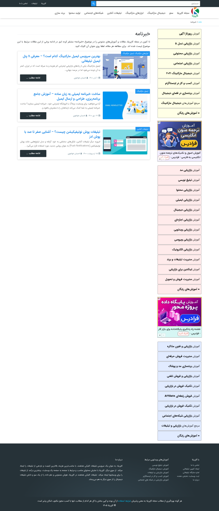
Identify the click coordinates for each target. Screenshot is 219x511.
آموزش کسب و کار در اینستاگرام (155, 476)
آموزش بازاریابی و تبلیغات (158, 472)
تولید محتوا (74, 13)
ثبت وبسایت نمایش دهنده (188, 476)
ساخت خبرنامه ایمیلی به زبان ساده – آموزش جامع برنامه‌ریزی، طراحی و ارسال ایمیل (67, 96)
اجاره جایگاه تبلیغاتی (191, 472)
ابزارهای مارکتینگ (134, 13)
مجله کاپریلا (183, 13)
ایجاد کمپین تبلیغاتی (191, 468)
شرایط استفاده (124, 501)
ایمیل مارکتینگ (128, 53)
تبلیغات (34, 3)
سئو (171, 13)
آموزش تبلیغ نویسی (160, 465)
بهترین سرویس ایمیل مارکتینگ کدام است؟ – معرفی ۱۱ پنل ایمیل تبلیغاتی (61, 58)
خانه (200, 22)
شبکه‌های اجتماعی (93, 13)
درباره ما (196, 480)
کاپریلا (43, 3)
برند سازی (60, 13)
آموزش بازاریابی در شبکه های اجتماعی (153, 480)
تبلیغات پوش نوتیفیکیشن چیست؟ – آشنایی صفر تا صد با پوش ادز (62, 134)
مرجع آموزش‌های (180, 103)
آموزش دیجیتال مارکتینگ (158, 468)
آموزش (189, 34)
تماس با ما (23, 3)
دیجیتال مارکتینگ (156, 13)
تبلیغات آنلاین (114, 13)
